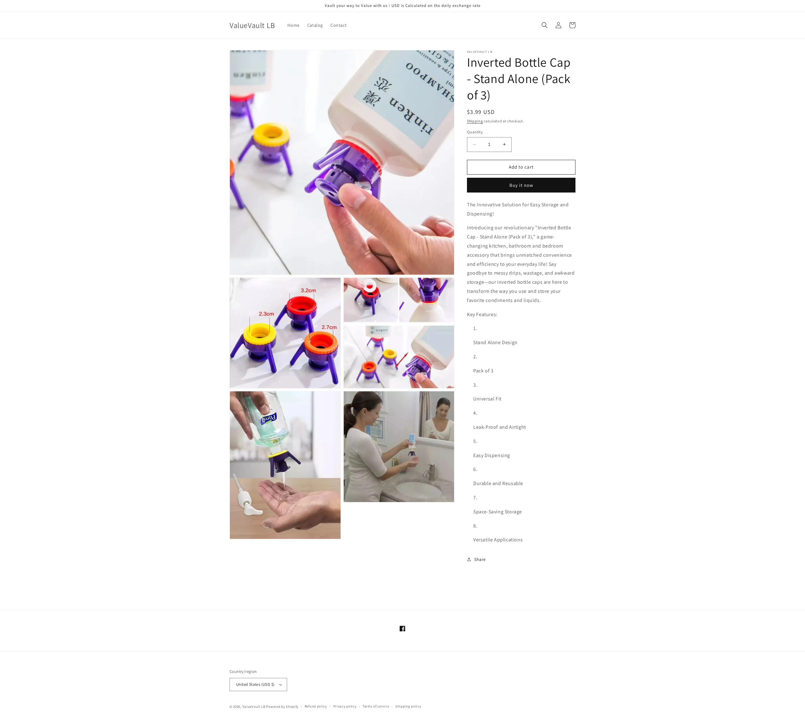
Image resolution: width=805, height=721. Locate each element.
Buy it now (521, 185)
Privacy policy (345, 706)
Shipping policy (408, 706)
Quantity (475, 132)
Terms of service (376, 706)
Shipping (475, 121)
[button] (545, 25)
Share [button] (480, 559)
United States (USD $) (255, 684)
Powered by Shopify (282, 706)
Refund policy (316, 706)
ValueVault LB (253, 706)
